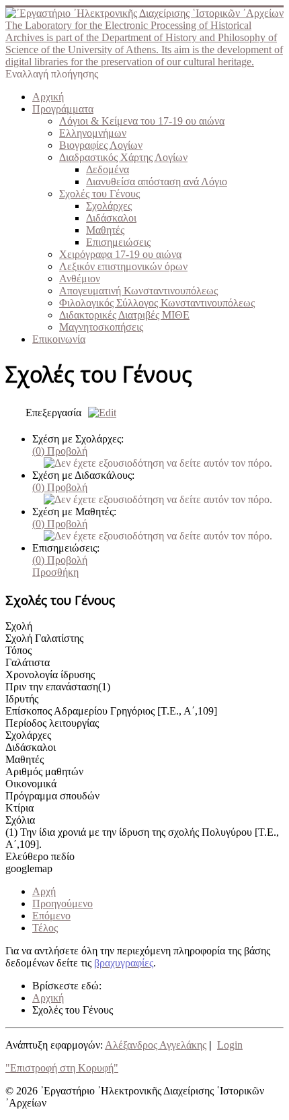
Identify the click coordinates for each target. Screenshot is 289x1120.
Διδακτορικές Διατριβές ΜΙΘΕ (124, 315)
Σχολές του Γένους (99, 193)
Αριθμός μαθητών (44, 771)
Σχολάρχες (109, 205)
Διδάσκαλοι (111, 218)
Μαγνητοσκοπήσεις (101, 327)
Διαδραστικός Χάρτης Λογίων (123, 157)
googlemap (28, 868)
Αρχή (44, 891)
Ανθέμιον (79, 278)
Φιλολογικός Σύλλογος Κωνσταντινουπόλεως (157, 302)
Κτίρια (19, 808)
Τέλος (45, 927)
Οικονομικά (30, 783)
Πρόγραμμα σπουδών (52, 795)
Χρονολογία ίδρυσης (50, 674)
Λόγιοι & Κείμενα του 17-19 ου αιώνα (141, 121)
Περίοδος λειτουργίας (52, 723)
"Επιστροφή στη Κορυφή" (61, 1068)
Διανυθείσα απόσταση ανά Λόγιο (156, 181)
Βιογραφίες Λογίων (100, 145)
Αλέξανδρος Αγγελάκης (155, 1045)
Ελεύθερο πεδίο (40, 856)
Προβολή (59, 451)
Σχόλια (20, 820)
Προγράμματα (62, 108)
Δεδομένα (107, 169)
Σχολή (18, 626)
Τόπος (18, 650)
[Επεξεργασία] (98, 412)
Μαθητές (105, 230)
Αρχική (48, 96)
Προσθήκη (55, 572)
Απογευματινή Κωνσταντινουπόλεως (138, 290)
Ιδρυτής (21, 698)
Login (230, 1045)
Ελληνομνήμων (92, 133)
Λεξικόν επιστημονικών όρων (123, 266)
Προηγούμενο (62, 903)
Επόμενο (51, 915)
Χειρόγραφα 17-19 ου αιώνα (120, 254)
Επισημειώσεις (118, 242)
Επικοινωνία (58, 339)
